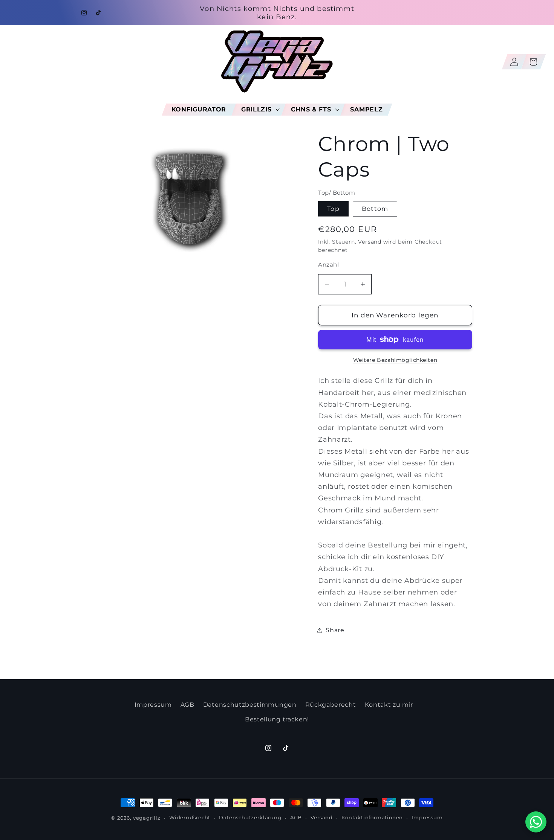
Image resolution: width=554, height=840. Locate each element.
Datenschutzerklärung (250, 817)
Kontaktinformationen (372, 817)
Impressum (153, 704)
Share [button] (335, 630)
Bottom (375, 208)
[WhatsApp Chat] (535, 821)
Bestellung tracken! (277, 719)
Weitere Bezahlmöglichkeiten (395, 360)
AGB (187, 704)
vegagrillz (147, 818)
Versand (369, 242)
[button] (258, 109)
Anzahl (328, 264)
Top (333, 208)
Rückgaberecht (330, 704)
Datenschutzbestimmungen (250, 704)
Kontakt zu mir (389, 704)
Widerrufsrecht (189, 817)
